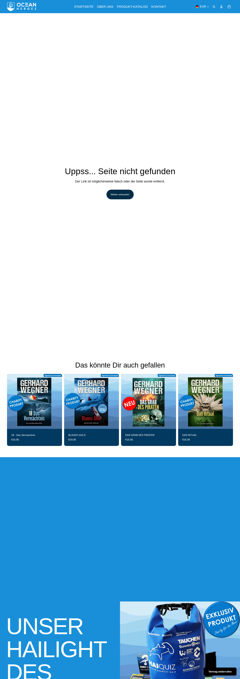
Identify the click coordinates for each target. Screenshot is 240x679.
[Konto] (221, 7)
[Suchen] (214, 7)
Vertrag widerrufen (220, 671)
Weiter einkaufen (120, 194)
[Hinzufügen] (56, 423)
